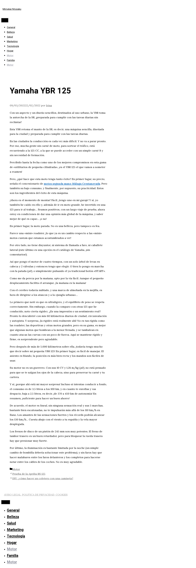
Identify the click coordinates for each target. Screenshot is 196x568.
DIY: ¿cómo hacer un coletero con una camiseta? (42, 478)
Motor (10, 55)
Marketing (12, 41)
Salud (10, 37)
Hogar (10, 51)
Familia (11, 60)
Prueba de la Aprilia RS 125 (28, 473)
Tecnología (13, 46)
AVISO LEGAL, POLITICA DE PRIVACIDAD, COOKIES (36, 494)
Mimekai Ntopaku (12, 9)
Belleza (11, 32)
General (11, 27)
